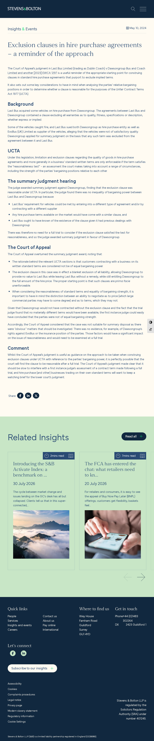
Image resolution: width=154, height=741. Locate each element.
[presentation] (141, 577)
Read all (131, 436)
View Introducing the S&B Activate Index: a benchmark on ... (34, 456)
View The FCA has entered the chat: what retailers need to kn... (110, 456)
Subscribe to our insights (29, 668)
